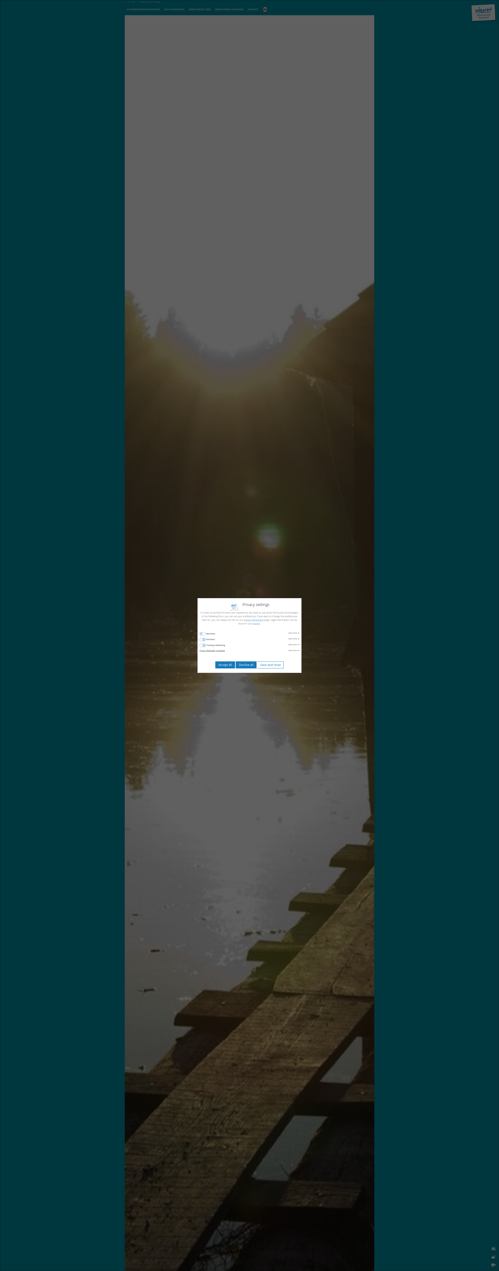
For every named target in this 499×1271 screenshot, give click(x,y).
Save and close (270, 665)
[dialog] (249, 635)
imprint (256, 623)
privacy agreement (254, 619)
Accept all (225, 665)
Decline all (246, 665)
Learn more (292, 633)
